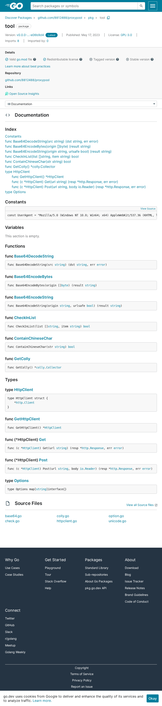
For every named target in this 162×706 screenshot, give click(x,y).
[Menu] (81, 104)
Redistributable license (62, 59)
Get (42, 439)
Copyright (82, 668)
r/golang (11, 638)
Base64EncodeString (33, 297)
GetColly (22, 358)
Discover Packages (18, 17)
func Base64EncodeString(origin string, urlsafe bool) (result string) (58, 151)
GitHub (10, 625)
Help (48, 588)
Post (43, 460)
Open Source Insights (23, 93)
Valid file (20, 59)
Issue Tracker (134, 581)
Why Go (12, 560)
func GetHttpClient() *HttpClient (38, 177)
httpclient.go (67, 521)
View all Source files (140, 505)
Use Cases (12, 568)
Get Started (55, 560)
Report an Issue (82, 686)
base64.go (13, 516)
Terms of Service (81, 674)
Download (132, 568)
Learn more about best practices (27, 66)
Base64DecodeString (34, 256)
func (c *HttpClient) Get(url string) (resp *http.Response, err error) (65, 182)
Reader (90, 468)
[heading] (18, 6)
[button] (6, 59)
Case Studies (14, 574)
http (19, 402)
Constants (13, 136)
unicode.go (117, 521)
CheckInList (25, 317)
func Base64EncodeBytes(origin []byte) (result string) (48, 146)
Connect (12, 610)
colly (40, 367)
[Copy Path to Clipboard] (108, 18)
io (81, 468)
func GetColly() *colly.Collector (30, 166)
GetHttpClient (27, 419)
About (130, 560)
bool (90, 305)
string (60, 264)
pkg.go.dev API (96, 588)
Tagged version (104, 59)
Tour (48, 574)
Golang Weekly (15, 652)
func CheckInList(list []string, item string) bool (42, 156)
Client (29, 402)
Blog (128, 574)
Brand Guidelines (136, 595)
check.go (12, 521)
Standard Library (96, 568)
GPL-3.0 (126, 35)
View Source (147, 208)
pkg (91, 17)
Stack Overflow (55, 581)
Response (97, 448)
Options (21, 480)
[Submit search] (141, 6)
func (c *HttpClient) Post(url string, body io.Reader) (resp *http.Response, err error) (79, 187)
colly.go (63, 516)
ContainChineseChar (33, 338)
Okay (152, 698)
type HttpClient (17, 171)
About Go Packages (98, 581)
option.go (116, 516)
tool (102, 17)
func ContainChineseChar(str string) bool (38, 161)
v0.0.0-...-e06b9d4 (25, 35)
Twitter (10, 618)
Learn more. (42, 700)
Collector (53, 367)
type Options (15, 192)
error (101, 264)
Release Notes (135, 588)
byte (64, 285)
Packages (93, 560)
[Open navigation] (152, 6)
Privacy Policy (82, 680)
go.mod (22, 59)
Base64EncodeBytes (33, 276)
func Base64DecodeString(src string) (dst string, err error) (51, 141)
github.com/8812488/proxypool (60, 17)
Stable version (139, 59)
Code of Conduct (136, 601)
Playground (53, 568)
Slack (9, 632)
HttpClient (23, 389)
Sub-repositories (96, 574)
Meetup (10, 645)
